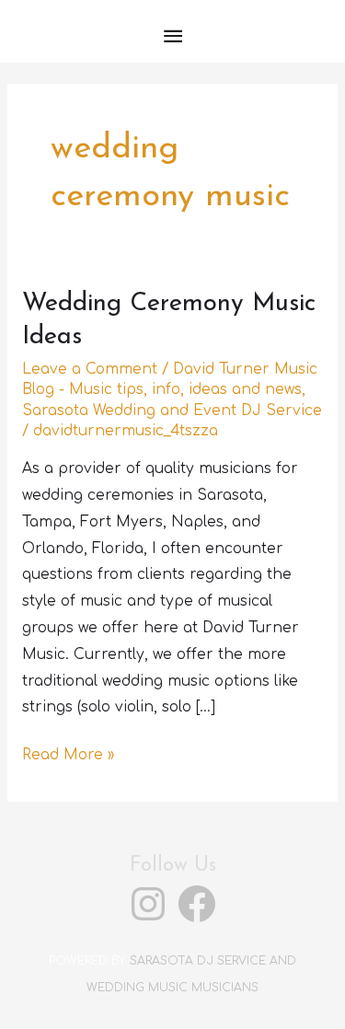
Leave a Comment (89, 369)
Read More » (68, 757)
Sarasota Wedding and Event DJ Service (172, 410)
